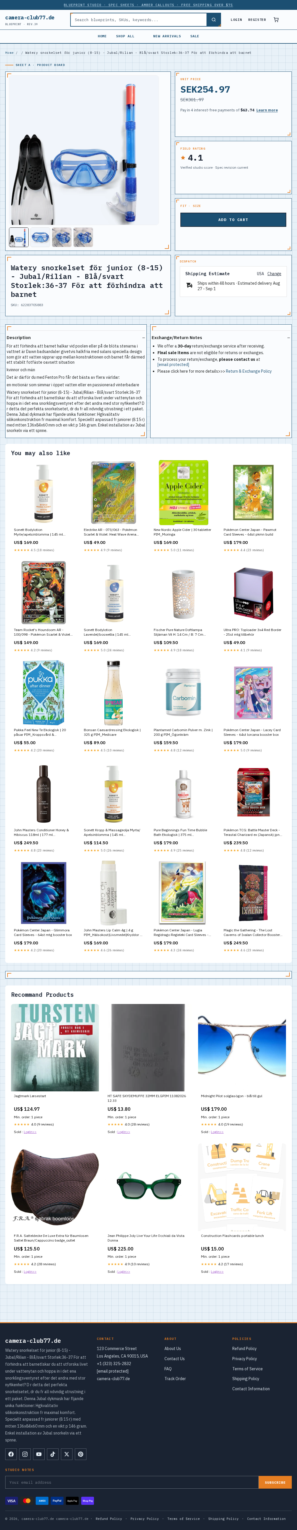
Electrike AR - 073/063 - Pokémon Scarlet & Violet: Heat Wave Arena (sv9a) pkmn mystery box (110, 532)
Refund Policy (244, 1348)
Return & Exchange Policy (249, 371)
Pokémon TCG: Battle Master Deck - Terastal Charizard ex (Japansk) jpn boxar (252, 833)
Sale (195, 36)
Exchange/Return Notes (177, 337)
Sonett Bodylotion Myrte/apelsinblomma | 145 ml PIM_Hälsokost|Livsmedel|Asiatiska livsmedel (43, 532)
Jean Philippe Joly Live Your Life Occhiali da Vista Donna (146, 1237)
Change (274, 273)
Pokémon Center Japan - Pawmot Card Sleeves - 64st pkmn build (250, 531)
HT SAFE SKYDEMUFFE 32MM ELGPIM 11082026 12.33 (147, 1098)
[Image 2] (40, 237)
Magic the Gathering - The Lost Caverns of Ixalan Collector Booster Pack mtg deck (252, 933)
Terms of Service (247, 1368)
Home (102, 36)
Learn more (267, 110)
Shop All (125, 36)
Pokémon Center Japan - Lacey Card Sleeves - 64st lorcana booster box (252, 732)
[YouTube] (39, 1454)
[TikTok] (53, 1454)
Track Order (175, 1378)
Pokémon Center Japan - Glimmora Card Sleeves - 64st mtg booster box (43, 932)
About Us (172, 1348)
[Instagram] (25, 1454)
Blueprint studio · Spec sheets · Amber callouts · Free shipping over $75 (148, 5)
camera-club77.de (30, 20)
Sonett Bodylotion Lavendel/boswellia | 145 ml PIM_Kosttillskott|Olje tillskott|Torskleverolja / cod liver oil (112, 632)
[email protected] (173, 364)
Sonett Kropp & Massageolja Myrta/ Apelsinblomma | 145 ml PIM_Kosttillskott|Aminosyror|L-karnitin (112, 833)
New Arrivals (167, 36)
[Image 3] (62, 237)
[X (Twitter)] (67, 1454)
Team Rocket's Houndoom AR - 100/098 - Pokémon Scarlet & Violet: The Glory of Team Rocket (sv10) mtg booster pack (43, 632)
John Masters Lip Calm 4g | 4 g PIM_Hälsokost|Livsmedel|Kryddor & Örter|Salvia (113, 933)
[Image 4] (83, 237)
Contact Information (251, 1388)
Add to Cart (233, 219)
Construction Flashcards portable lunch (232, 1235)
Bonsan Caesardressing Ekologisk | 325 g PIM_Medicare (112, 732)
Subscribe (275, 1482)
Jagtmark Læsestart (30, 1096)
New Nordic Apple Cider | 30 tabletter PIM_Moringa (182, 531)
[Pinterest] (80, 1454)
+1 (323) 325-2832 (114, 1363)
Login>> (30, 1132)
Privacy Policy (244, 1358)
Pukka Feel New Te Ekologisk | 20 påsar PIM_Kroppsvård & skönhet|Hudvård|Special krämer (40, 733)
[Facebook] (11, 1454)
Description (19, 337)
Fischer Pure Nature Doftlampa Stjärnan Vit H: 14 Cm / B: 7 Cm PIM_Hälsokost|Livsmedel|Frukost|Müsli (183, 632)
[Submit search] (213, 19)
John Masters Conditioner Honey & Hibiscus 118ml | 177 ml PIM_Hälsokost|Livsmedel (41, 833)
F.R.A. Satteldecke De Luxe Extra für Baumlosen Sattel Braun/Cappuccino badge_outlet (51, 1237)
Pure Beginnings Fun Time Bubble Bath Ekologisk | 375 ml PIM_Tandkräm (180, 833)
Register (257, 20)
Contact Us (174, 1358)
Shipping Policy (245, 1378)
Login (236, 20)
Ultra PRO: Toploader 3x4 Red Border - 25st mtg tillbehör (252, 632)
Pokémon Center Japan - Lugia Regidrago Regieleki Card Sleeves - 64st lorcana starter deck (181, 933)
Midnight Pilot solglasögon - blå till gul (231, 1096)
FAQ (168, 1368)
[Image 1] (19, 237)
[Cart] (276, 19)
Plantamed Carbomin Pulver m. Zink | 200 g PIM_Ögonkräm (183, 732)
